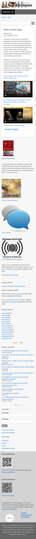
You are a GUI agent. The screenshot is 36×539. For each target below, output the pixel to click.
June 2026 (5, 317)
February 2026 (6, 326)
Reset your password (8, 432)
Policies (4, 443)
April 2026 (5, 321)
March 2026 (5, 323)
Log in (4, 446)
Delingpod (18, 294)
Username (5, 413)
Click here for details (8, 470)
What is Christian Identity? (10, 200)
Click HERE (5, 259)
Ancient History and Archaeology (14, 125)
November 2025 (7, 332)
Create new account (8, 430)
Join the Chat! (6, 233)
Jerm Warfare (12, 302)
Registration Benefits (8, 448)
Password (5, 419)
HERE (12, 158)
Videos (9, 17)
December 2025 (7, 330)
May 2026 (5, 319)
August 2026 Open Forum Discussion (13, 286)
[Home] (18, 5)
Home (4, 17)
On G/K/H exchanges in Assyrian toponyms (15, 351)
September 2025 (7, 336)
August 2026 (6, 313)
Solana (13, 472)
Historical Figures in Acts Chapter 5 (13, 389)
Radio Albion (14, 275)
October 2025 (6, 334)
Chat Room (5, 440)
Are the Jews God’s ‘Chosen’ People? (13, 300)
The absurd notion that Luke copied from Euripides (17, 373)
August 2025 (6, 338)
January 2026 (6, 328)
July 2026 (5, 315)
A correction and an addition (10, 393)
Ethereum (5, 472)
